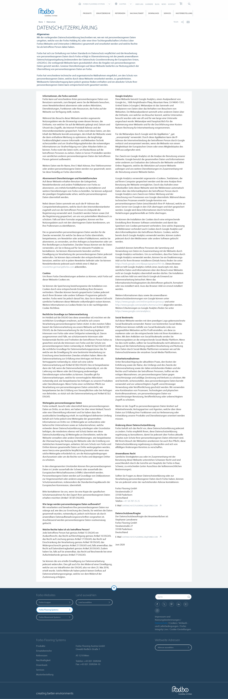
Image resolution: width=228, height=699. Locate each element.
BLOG (157, 4)
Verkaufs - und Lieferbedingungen (171, 624)
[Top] (114, 588)
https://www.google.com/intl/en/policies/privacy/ (139, 301)
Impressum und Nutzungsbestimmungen (167, 618)
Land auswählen (85, 602)
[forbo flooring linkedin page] (178, 604)
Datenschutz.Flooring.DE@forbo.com (140, 505)
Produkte (87, 13)
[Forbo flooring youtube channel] (185, 604)
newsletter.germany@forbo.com (58, 266)
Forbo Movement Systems (50, 617)
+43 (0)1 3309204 (92, 661)
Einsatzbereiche (103, 13)
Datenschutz (161, 622)
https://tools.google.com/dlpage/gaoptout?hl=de (139, 263)
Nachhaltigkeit (137, 13)
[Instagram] (157, 610)
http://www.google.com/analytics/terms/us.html (139, 304)
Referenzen (120, 13)
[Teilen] (182, 22)
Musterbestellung (184, 13)
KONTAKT (172, 4)
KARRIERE (149, 4)
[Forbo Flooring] (48, 12)
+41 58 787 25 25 (131, 500)
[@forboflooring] (164, 604)
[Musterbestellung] (181, 3)
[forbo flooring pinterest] (171, 604)
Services (167, 13)
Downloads (153, 13)
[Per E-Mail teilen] (188, 22)
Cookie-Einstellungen (180, 629)
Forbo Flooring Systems (48, 609)
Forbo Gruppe (45, 602)
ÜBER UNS (139, 4)
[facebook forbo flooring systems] (157, 604)
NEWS (164, 4)
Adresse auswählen (166, 647)
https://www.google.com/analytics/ (132, 311)
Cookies (173, 622)
